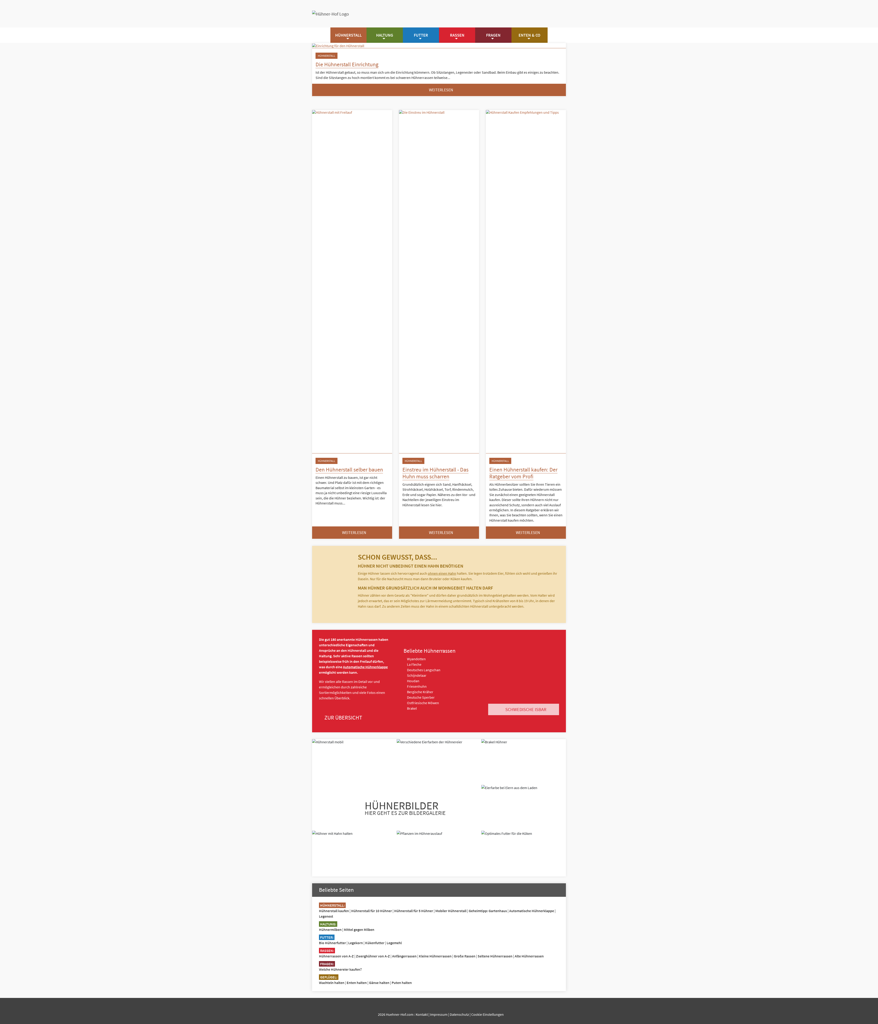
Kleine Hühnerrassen (435, 956)
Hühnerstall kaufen (334, 910)
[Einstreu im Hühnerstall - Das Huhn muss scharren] (439, 281)
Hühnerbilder (405, 808)
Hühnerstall (348, 35)
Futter (421, 35)
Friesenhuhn (416, 686)
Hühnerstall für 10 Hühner (371, 910)
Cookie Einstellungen (487, 1014)
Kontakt (422, 1014)
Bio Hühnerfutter (332, 942)
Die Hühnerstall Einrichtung (347, 64)
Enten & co (529, 35)
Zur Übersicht (342, 717)
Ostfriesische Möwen (422, 703)
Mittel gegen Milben (359, 929)
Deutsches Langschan (423, 670)
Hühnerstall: (332, 905)
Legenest (326, 916)
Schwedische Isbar (525, 709)
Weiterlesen (440, 89)
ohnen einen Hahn (442, 573)
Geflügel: (328, 977)
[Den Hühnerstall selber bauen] (352, 281)
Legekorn (355, 942)
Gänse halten (379, 982)
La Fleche (413, 664)
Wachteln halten (331, 982)
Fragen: (327, 964)
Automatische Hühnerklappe (365, 667)
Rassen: (327, 950)
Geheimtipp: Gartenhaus (488, 910)
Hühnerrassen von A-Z (336, 956)
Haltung (384, 35)
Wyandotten (416, 659)
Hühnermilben (330, 929)
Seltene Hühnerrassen (495, 956)
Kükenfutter (374, 942)
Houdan (412, 681)
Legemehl (394, 942)
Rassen (457, 35)
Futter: (326, 937)
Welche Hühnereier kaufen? (340, 969)
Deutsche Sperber (420, 697)
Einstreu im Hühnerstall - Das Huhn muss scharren (435, 473)
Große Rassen (464, 956)
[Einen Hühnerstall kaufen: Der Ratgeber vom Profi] (526, 281)
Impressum (438, 1014)
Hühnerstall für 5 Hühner (413, 910)
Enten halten (357, 982)
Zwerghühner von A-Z (373, 956)
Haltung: (328, 924)
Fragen (493, 35)
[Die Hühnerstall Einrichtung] (439, 45)
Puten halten (402, 982)
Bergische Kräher (419, 692)
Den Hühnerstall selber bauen (349, 469)
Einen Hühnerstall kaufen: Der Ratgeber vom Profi (523, 473)
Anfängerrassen (404, 956)
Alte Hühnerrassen (529, 956)
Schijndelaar (416, 675)
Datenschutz (459, 1014)
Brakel (411, 708)
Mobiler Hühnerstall (450, 910)
